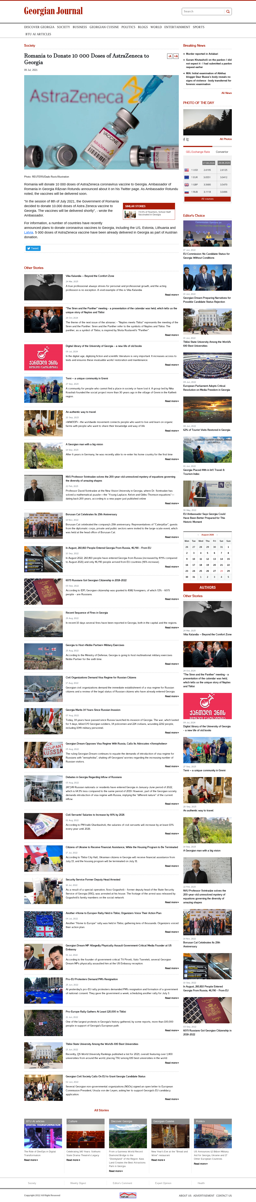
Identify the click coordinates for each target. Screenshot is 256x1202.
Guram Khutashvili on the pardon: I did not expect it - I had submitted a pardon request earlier (209, 63)
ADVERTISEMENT (203, 1195)
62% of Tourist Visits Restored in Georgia (206, 430)
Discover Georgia (39, 27)
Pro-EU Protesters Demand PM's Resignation (92, 979)
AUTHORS (208, 587)
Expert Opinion (163, 1183)
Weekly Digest (78, 1183)
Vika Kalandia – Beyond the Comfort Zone (90, 276)
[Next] (217, 535)
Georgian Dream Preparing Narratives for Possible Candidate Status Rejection (207, 300)
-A (169, 56)
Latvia (28, 232)
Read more (171, 295)
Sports (198, 27)
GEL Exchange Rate (198, 151)
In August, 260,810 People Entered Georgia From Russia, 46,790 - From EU (108, 548)
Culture (73, 1121)
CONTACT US (224, 1195)
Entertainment (177, 27)
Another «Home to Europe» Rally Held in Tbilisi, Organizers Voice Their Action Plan (113, 913)
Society (63, 27)
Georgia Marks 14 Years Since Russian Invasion (93, 710)
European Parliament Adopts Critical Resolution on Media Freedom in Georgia (206, 388)
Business (80, 27)
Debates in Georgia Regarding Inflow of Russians (94, 777)
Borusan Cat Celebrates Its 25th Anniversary (91, 514)
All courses (207, 198)
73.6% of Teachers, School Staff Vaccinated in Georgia (154, 213)
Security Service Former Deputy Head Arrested (93, 880)
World (156, 27)
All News (227, 93)
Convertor (222, 151)
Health (201, 1183)
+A (176, 56)
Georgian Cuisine (104, 27)
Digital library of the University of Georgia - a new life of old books (104, 346)
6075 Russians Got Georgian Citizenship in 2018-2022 (96, 580)
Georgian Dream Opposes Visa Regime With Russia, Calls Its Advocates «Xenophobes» (116, 744)
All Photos (226, 139)
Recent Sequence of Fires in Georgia (87, 613)
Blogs (143, 27)
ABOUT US (185, 1195)
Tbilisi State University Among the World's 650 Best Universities (102, 1044)
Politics (128, 27)
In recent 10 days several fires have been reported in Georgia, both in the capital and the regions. (121, 623)
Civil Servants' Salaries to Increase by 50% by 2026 (95, 815)
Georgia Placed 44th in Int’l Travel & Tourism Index (204, 472)
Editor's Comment (122, 1183)
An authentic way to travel (81, 412)
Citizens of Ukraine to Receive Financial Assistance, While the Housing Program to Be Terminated (122, 847)
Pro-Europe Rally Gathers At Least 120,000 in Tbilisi (96, 1012)
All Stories (101, 1110)
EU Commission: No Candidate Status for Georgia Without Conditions (206, 256)
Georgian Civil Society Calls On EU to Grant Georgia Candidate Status (105, 1076)
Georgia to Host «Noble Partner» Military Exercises (95, 645)
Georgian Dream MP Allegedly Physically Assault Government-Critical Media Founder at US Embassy (118, 947)
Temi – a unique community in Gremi (87, 378)
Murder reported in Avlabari (202, 53)
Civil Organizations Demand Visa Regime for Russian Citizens (101, 677)
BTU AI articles (38, 34)
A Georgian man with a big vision (84, 444)
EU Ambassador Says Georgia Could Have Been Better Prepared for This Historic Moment (204, 518)
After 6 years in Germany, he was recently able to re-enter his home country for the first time (119, 454)
